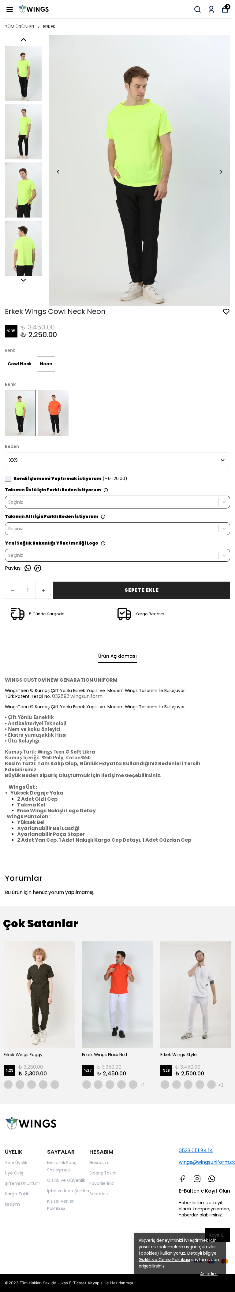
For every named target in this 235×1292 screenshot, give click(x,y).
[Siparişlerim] (211, 9)
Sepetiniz (99, 1194)
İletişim (12, 1204)
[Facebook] (182, 1178)
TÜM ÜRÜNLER (19, 26)
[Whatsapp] (211, 1178)
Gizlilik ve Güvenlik (66, 1180)
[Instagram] (197, 1178)
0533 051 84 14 (196, 1150)
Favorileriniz (101, 1183)
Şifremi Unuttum (22, 1183)
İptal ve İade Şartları (68, 1191)
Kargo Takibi (18, 1194)
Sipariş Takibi (102, 1173)
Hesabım (98, 1163)
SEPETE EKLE (142, 590)
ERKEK (49, 26)
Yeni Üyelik (16, 1163)
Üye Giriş (14, 1173)
